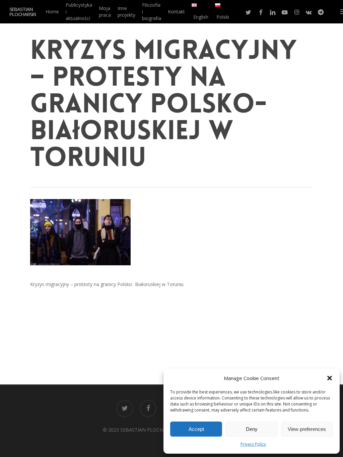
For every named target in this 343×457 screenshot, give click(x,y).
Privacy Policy (253, 444)
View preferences (307, 429)
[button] (329, 378)
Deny (252, 429)
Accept (196, 429)
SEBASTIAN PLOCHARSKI (22, 12)
